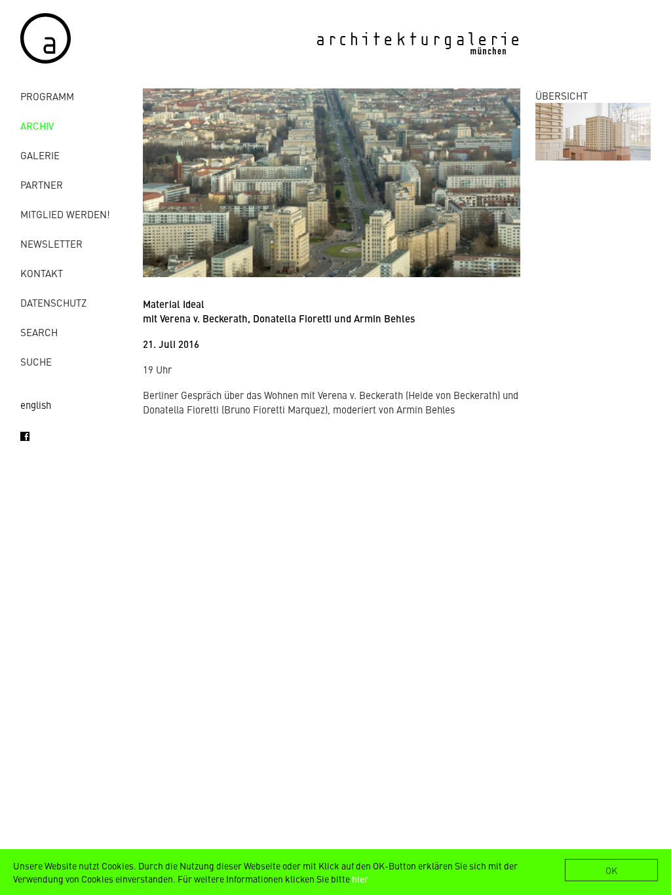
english (35, 404)
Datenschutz (53, 302)
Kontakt (41, 273)
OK (611, 870)
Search (39, 332)
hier (360, 878)
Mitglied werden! (65, 214)
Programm (47, 96)
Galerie (40, 155)
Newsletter (51, 243)
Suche (36, 361)
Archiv (37, 125)
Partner (41, 184)
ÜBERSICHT (561, 95)
